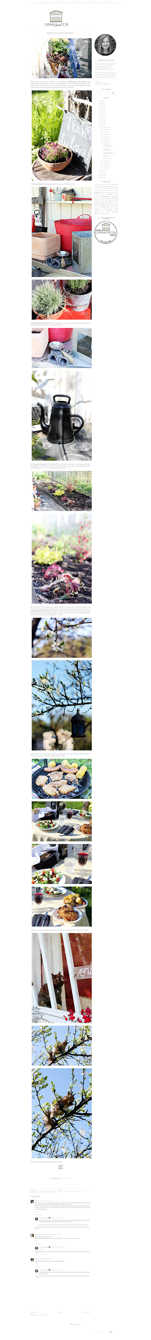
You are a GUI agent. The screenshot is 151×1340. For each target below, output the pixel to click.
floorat (41, 1191)
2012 (102, 175)
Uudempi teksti (34, 1312)
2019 (102, 116)
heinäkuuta (106, 138)
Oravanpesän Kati (43, 1217)
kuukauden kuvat (112, 194)
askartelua (101, 184)
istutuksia (60, 1191)
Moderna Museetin (44, 468)
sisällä (116, 208)
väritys (103, 213)
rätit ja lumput (114, 207)
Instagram (107, 1)
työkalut (54, 1192)
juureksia (96, 190)
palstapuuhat (99, 203)
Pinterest (69, 1178)
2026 (102, 101)
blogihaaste (107, 184)
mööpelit (96, 201)
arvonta (96, 184)
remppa (111, 205)
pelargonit (108, 203)
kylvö (110, 196)
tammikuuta (106, 168)
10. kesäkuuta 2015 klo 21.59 (58, 1217)
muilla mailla (108, 200)
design (96, 186)
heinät (95, 188)
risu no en (97, 207)
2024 (102, 105)
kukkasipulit (97, 194)
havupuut (111, 186)
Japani (116, 188)
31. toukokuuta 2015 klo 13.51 (55, 1234)
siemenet (96, 208)
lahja (95, 198)
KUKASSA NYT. (106, 156)
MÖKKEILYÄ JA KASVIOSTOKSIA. (108, 145)
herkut (54, 1191)
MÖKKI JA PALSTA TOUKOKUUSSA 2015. (109, 153)
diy (98, 186)
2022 (102, 110)
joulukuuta (106, 127)
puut (107, 205)
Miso (103, 200)
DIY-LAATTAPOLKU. (108, 158)
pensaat (113, 203)
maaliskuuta (106, 163)
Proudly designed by (100, 1331)
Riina (36, 1259)
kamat (67, 1191)
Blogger (79, 1324)
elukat (101, 186)
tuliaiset (116, 210)
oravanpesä (104, 201)
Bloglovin (91, 1)
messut (77, 1191)
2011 (102, 177)
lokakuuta (105, 131)
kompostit (116, 192)
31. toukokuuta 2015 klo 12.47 (45, 1200)
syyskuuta (105, 134)
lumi (112, 198)
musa (113, 200)
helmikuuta (106, 165)
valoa (102, 212)
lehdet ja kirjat (101, 198)
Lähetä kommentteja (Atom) (40, 1315)
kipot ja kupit (106, 192)
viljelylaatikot (98, 213)
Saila (36, 1200)
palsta (116, 201)
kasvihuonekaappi (113, 190)
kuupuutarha (97, 196)
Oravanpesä (58, 1)
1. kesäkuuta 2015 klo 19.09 (45, 1259)
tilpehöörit (46, 1192)
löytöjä (116, 198)
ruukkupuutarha (35, 1192)
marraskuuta (106, 129)
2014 (102, 170)
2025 (102, 103)
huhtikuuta (106, 161)
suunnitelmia (97, 210)
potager (103, 205)
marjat (96, 200)
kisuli (111, 192)
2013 (102, 173)
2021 (102, 112)
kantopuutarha (106, 190)
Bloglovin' (65, 1178)
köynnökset (115, 196)
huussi (102, 188)
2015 (102, 125)
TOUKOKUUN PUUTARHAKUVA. (108, 149)
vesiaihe (108, 212)
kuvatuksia (104, 196)
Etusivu (43, 1)
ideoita (106, 188)
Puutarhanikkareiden (70, 607)
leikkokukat (108, 198)
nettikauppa (68, 468)
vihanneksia (115, 212)
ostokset (83, 1191)
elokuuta (105, 136)
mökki (116, 200)
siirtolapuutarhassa (107, 208)
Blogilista (61, 1178)
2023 (102, 107)
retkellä (116, 205)
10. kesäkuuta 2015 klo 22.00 (58, 1270)
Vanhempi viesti (86, 1312)
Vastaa (36, 1211)
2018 (102, 118)
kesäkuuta (105, 140)
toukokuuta (106, 143)
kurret (71, 1191)
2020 (102, 114)
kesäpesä (97, 192)
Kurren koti (75, 1)
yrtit (107, 213)
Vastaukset (39, 1214)
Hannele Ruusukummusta (41, 1234)
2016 (102, 123)
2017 (102, 121)
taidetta (104, 210)
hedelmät (48, 1191)
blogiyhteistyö (114, 184)
